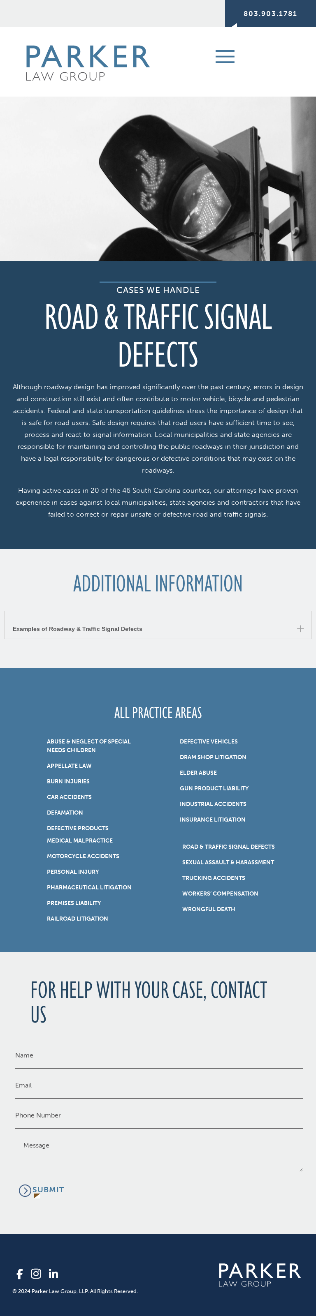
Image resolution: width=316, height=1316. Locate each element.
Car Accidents (69, 797)
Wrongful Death (208, 909)
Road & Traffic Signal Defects (228, 846)
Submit (48, 1189)
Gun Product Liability (214, 788)
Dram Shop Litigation (213, 757)
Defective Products (78, 828)
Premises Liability (74, 903)
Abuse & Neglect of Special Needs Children (89, 746)
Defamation (65, 812)
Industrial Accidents (213, 804)
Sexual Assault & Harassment (228, 862)
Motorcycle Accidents (83, 856)
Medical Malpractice (80, 840)
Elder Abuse (198, 772)
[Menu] (214, 56)
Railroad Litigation (77, 918)
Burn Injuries (68, 781)
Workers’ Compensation (220, 893)
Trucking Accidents (213, 878)
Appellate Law (69, 765)
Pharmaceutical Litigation (89, 887)
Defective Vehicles (209, 741)
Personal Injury (73, 871)
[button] (158, 625)
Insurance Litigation (213, 819)
